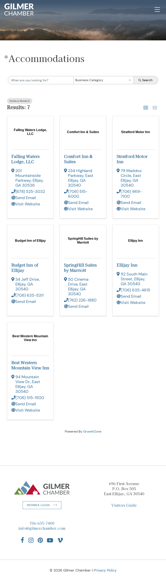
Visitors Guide (124, 505)
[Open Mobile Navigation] (157, 9)
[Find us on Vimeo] (60, 540)
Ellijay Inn (127, 265)
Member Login (38, 505)
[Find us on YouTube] (50, 540)
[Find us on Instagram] (31, 540)
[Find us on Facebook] (22, 540)
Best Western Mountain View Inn (30, 365)
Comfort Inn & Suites (78, 158)
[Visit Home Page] (19, 9)
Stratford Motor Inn (132, 158)
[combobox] (103, 80)
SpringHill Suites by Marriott (80, 267)
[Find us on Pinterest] (40, 540)
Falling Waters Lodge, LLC (25, 158)
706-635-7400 (41, 523)
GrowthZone (92, 431)
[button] (146, 108)
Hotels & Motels (19, 101)
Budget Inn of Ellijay (24, 267)
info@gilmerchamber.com (41, 528)
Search (147, 80)
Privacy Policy (105, 570)
